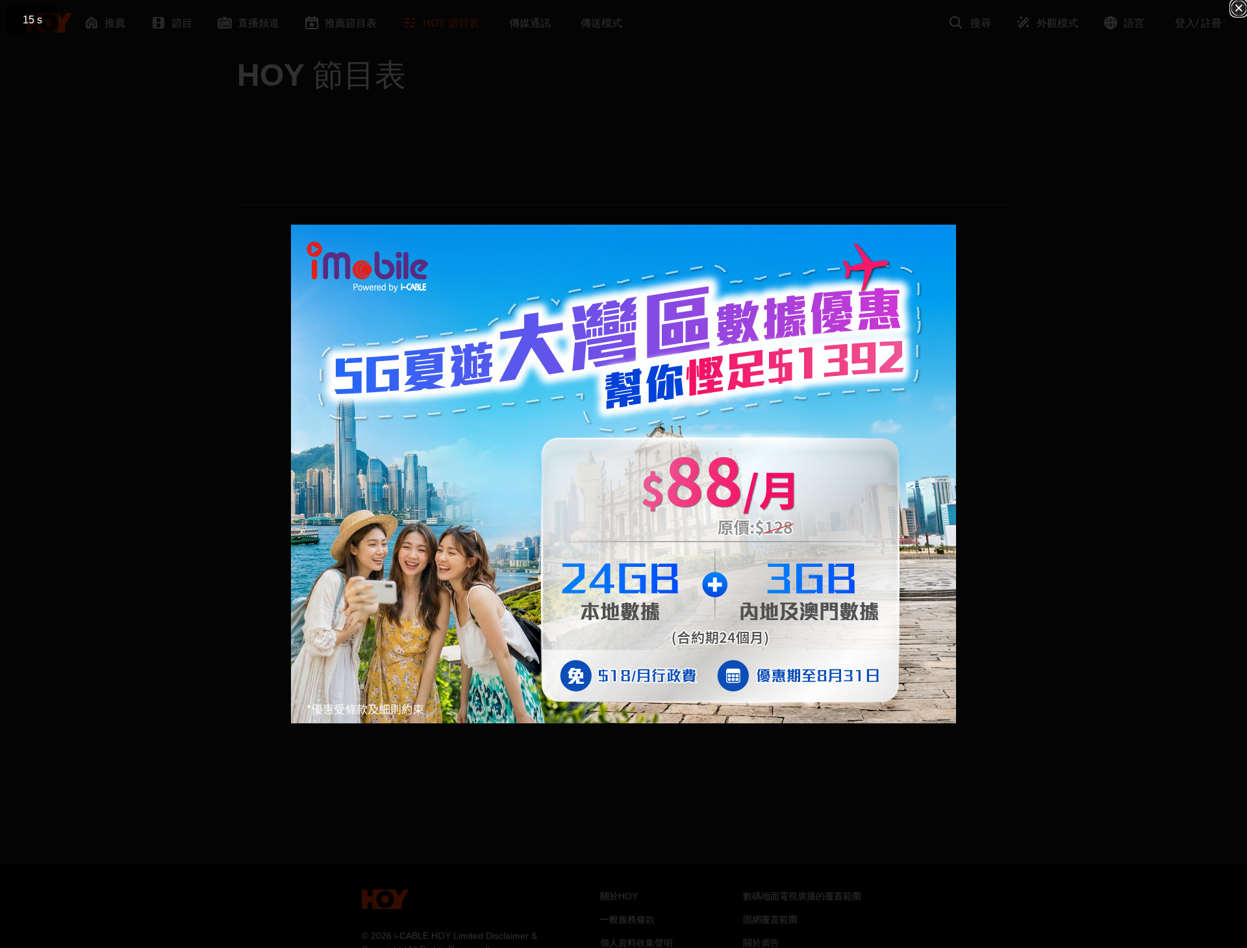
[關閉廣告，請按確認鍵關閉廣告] (1239, 8)
